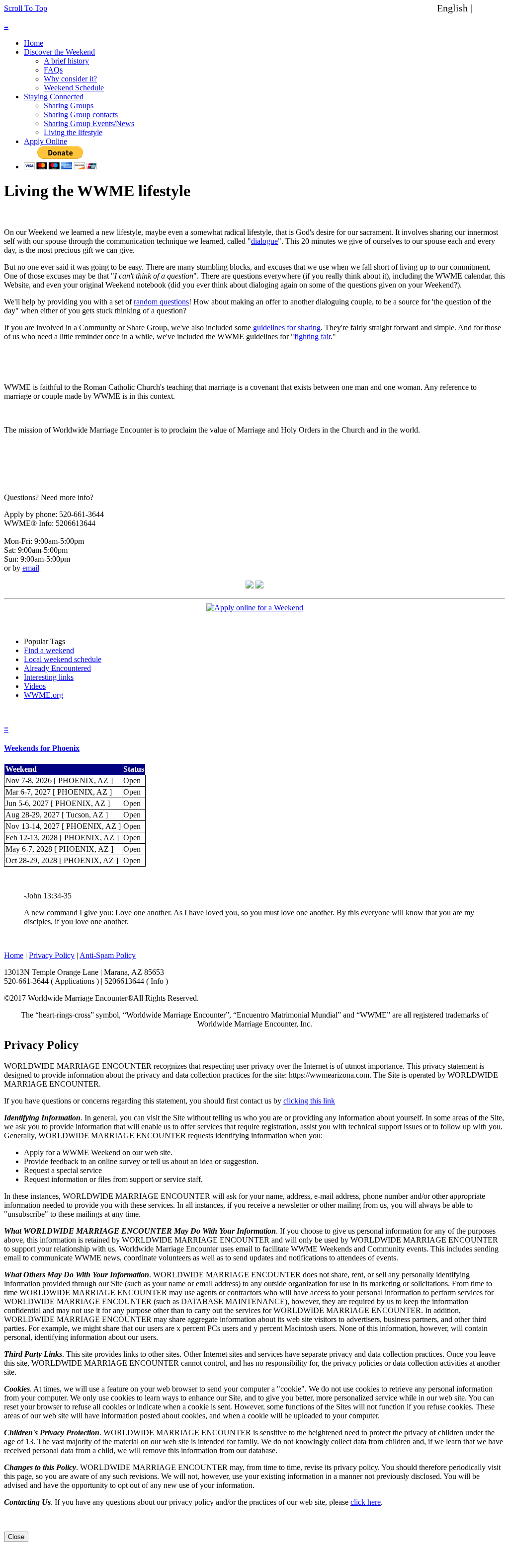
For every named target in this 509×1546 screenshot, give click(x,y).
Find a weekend (49, 650)
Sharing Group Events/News (89, 123)
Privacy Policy (52, 955)
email (30, 568)
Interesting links (49, 677)
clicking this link (309, 1101)
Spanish (491, 7)
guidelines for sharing (287, 327)
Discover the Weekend (59, 52)
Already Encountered (57, 668)
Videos (35, 686)
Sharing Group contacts (81, 114)
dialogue (264, 241)
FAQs (53, 70)
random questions (161, 301)
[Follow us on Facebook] (250, 586)
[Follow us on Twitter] (259, 586)
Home (33, 43)
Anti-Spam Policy (108, 955)
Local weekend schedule (62, 659)
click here (365, 1502)
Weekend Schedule (74, 87)
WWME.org (43, 695)
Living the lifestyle (73, 132)
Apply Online (45, 141)
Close (16, 1537)
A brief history (66, 61)
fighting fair (312, 336)
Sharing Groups (68, 105)
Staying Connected (54, 96)
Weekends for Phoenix (42, 748)
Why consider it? (70, 78)
